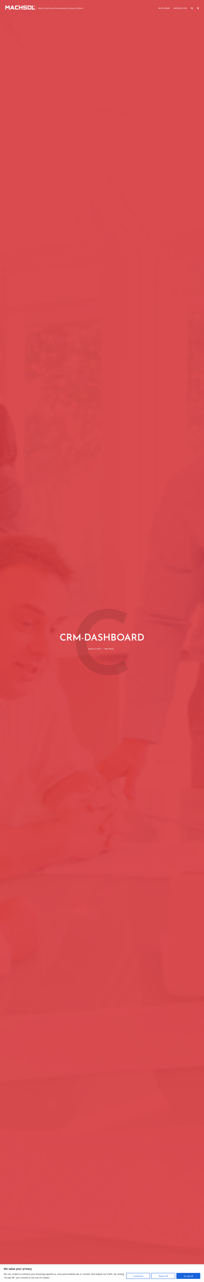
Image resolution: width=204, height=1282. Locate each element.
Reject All (163, 1276)
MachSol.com (180, 8)
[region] (102, 1273)
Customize (138, 1276)
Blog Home (164, 8)
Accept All (188, 1276)
